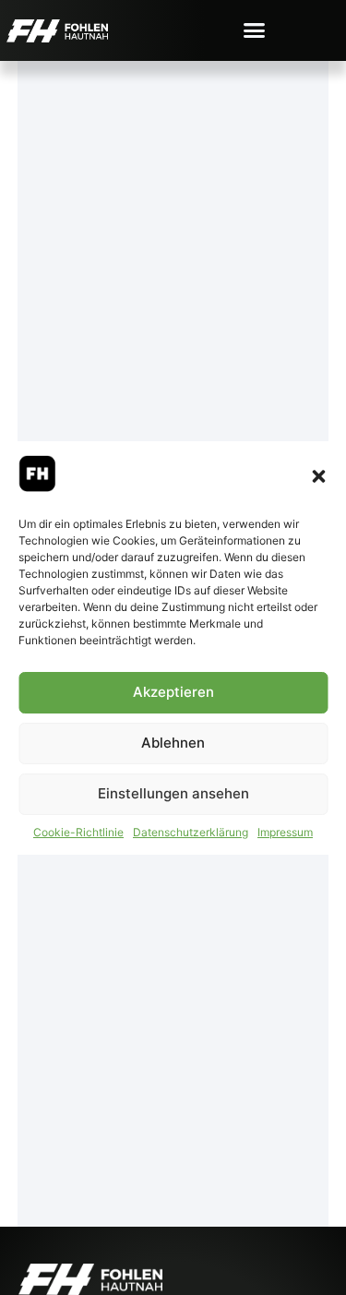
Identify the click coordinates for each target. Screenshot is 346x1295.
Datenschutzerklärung (190, 832)
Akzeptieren (173, 692)
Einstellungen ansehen (173, 793)
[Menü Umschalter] (254, 30)
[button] (318, 476)
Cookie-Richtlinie (78, 832)
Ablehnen (173, 742)
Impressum (285, 832)
